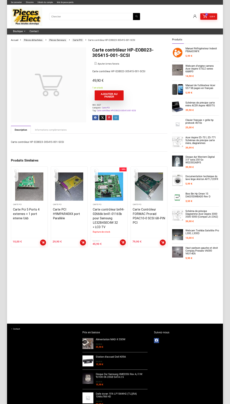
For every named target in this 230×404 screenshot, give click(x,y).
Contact (34, 31)
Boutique (18, 31)
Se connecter (16, 2)
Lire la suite (123, 242)
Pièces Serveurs (57, 40)
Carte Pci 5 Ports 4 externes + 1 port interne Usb (26, 214)
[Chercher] (136, 16)
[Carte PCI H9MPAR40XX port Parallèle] (69, 186)
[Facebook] (156, 340)
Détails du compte (45, 2)
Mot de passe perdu (65, 2)
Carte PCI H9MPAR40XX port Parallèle (66, 214)
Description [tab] (21, 130)
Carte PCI (77, 40)
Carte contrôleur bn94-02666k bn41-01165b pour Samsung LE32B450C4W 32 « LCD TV (108, 218)
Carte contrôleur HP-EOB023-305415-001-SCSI (116, 110)
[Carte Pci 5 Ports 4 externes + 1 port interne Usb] (29, 186)
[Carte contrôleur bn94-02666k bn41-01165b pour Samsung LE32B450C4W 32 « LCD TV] (109, 186)
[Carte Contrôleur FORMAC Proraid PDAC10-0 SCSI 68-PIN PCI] (149, 186)
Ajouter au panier (109, 95)
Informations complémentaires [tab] (51, 130)
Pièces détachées (33, 40)
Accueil (14, 40)
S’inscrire (29, 2)
